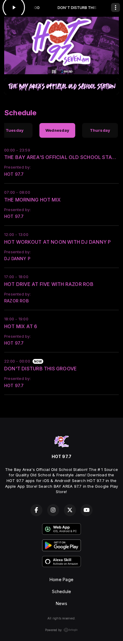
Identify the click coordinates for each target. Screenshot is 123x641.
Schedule (61, 591)
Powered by (53, 630)
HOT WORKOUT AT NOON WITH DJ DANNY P (57, 242)
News (61, 603)
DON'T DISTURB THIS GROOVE (40, 369)
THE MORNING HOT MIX (32, 200)
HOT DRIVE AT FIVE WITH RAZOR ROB (48, 284)
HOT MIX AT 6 (20, 326)
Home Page (61, 579)
